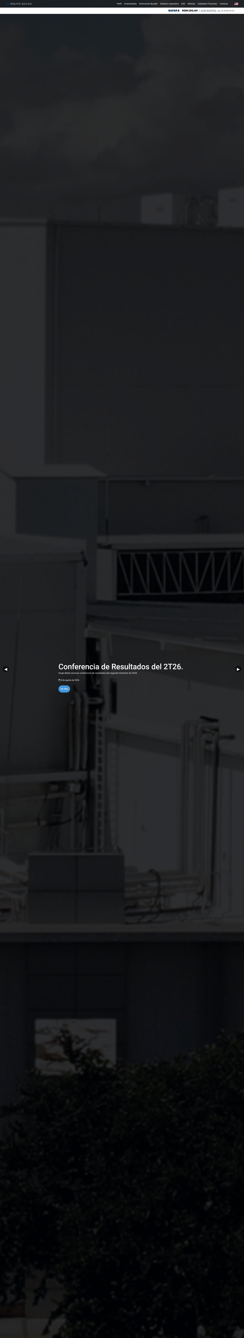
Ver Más (64, 689)
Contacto (224, 4)
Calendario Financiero (207, 4)
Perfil (119, 4)
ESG (183, 4)
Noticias (191, 4)
